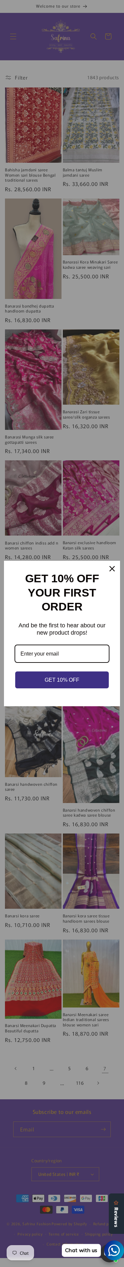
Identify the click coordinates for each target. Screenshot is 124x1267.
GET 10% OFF (62, 680)
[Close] (112, 569)
